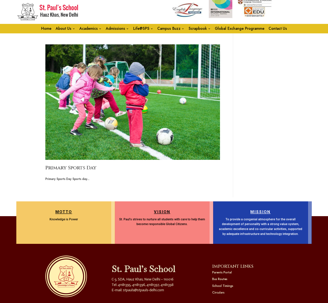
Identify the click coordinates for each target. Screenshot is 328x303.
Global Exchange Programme (239, 29)
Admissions (115, 29)
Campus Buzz (169, 29)
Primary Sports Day (70, 168)
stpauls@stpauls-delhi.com (143, 290)
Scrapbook (197, 29)
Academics (88, 29)
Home (46, 29)
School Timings (222, 286)
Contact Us (278, 29)
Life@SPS (141, 29)
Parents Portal (222, 272)
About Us (63, 29)
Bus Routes (219, 279)
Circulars (218, 292)
